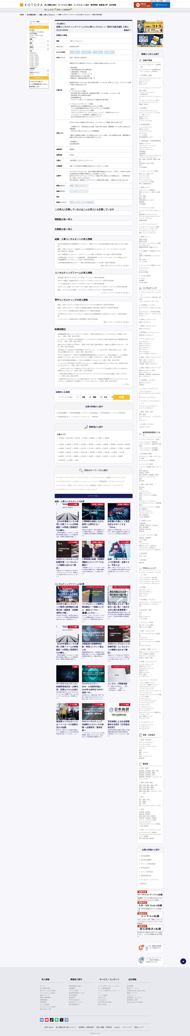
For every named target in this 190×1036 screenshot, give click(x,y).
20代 (32, 35)
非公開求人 (41, 32)
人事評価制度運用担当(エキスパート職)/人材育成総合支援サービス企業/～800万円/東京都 (86, 262)
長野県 (76, 448)
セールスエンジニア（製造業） (148, 832)
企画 (140, 497)
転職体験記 (44, 1000)
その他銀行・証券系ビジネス (151, 251)
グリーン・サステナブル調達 (147, 820)
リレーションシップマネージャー (149, 229)
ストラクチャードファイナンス (148, 102)
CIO (140, 614)
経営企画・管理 (146, 610)
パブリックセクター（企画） (151, 439)
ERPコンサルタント (145, 343)
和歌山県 (84, 452)
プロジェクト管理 (147, 622)
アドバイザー (61, 485)
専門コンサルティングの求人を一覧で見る (116, 322)
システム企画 (143, 618)
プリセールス (143, 637)
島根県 (100, 452)
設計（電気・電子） (145, 799)
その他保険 (142, 204)
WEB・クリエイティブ (148, 662)
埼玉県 (77, 438)
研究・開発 (144, 768)
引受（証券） (143, 259)
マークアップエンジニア (146, 664)
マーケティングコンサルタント (148, 406)
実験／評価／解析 (147, 782)
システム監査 (143, 540)
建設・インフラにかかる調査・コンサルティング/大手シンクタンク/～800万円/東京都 (85, 290)
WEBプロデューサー (145, 666)
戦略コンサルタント (145, 322)
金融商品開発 (143, 220)
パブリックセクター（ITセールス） (149, 583)
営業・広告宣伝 (146, 740)
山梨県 (61, 448)
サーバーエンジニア (145, 710)
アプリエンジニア (144, 718)
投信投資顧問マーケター (146, 137)
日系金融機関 (62, 413)
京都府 (61, 452)
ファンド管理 (143, 135)
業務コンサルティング (148, 326)
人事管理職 (142, 523)
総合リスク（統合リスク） (147, 174)
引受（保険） (143, 196)
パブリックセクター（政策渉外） (149, 448)
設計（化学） (143, 803)
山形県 (98, 444)
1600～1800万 (35, 63)
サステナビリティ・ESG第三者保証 (149, 311)
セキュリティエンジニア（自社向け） (150, 549)
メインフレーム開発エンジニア (148, 685)
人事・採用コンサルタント (147, 362)
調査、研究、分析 (147, 412)
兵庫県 (127, 448)
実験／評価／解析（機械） (147, 787)
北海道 (61, 444)
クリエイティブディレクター (147, 746)
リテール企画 (143, 261)
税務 (140, 479)
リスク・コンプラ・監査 (149, 535)
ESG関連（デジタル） (148, 599)
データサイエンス (147, 722)
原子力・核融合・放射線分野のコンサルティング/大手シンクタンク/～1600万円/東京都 (86, 280)
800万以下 (34, 53)
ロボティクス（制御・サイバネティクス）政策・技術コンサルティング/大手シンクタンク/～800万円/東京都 (92, 287)
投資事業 (144, 108)
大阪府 (100, 438)
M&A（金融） (143, 90)
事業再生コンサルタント (146, 335)
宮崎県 (120, 456)
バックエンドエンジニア (146, 688)
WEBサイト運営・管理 (146, 658)
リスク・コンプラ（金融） (150, 171)
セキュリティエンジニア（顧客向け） (150, 712)
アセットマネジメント (145, 147)
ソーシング (93, 481)
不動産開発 (142, 153)
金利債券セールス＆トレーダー (148, 214)
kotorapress (102, 1000)
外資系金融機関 (74, 413)
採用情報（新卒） (133, 1000)
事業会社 (95, 417)
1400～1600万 (35, 61)
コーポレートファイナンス (66, 477)
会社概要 (130, 986)
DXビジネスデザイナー (146, 592)
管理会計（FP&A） (144, 473)
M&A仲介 (141, 385)
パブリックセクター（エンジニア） (149, 581)
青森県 (69, 444)
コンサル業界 (73, 990)
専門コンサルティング (77, 202)
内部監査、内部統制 (145, 538)
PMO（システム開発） (146, 627)
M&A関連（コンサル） (148, 380)
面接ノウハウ (44, 995)
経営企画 (141, 487)
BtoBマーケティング (145, 493)
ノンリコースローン (78, 489)
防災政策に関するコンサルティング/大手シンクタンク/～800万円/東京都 (81, 277)
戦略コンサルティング (148, 319)
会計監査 (141, 481)
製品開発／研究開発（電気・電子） (149, 771)
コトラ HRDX (102, 995)
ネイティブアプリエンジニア (147, 700)
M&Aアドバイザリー (145, 383)
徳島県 (61, 456)
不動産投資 (103, 481)
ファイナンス (118, 485)
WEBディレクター (144, 672)
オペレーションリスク (145, 179)
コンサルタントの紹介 (47, 993)
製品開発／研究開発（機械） (147, 773)
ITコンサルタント (144, 341)
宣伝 (140, 754)
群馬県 (127, 444)
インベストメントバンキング (151, 88)
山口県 (122, 452)
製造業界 (72, 997)
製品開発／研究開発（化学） (147, 775)
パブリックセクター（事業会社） (149, 442)
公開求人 (33, 32)
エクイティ (107, 485)
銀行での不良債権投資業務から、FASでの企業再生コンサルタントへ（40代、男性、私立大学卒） (89, 360)
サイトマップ (127, 1027)
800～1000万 (34, 55)
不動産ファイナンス (145, 143)
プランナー (142, 748)
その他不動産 (143, 167)
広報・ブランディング (145, 756)
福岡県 (107, 438)
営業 (140, 750)
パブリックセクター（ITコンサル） (149, 301)
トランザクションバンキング (147, 231)
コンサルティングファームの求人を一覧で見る (115, 293)
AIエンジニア (143, 596)
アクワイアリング (144, 268)
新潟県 (69, 448)
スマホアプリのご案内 (47, 1007)
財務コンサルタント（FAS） (147, 370)
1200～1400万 (35, 59)
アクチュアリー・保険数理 (147, 190)
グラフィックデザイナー (146, 742)
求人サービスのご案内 (47, 990)
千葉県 (85, 438)
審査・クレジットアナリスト (147, 233)
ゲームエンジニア (144, 714)
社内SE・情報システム (148, 649)
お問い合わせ (48, 1027)
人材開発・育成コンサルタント (148, 364)
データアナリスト (144, 729)
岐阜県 (105, 448)
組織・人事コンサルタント (47, 14)
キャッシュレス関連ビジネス (151, 265)
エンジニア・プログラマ (149, 680)
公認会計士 (90, 202)
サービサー (142, 278)
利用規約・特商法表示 (86, 1027)
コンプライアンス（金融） (147, 181)
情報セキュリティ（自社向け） (148, 545)
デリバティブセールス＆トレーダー (149, 216)
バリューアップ (83, 477)
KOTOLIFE (102, 997)
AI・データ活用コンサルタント (148, 353)
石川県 (91, 448)
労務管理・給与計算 (145, 529)
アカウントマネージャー (146, 639)
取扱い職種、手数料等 (104, 1027)
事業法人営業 (143, 241)
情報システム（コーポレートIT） (149, 652)
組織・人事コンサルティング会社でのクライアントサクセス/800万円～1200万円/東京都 (86, 305)
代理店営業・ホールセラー (147, 200)
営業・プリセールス (147, 631)
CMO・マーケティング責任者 (148, 495)
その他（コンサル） (147, 424)
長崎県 (98, 456)
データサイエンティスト (146, 725)
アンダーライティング (116, 481)
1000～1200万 (35, 57)
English (168, 1)
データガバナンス (144, 727)
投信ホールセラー (144, 129)
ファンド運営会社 (119, 413)
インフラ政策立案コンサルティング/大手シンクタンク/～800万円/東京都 (81, 284)
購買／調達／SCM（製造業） (147, 816)
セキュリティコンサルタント (147, 397)
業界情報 (43, 1002)
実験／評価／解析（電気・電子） (149, 785)
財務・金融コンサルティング (151, 368)
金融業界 (72, 988)
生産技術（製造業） (145, 814)
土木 (140, 165)
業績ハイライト (132, 993)
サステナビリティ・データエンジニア (150, 602)
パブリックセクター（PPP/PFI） (148, 71)
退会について (139, 1027)
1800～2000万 (35, 65)
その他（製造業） (144, 826)
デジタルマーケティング (146, 668)
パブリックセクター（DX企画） (148, 577)
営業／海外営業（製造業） (147, 838)
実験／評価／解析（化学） (147, 789)
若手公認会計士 (74, 1000)
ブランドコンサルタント (146, 408)
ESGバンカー (143, 84)
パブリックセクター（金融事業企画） (150, 69)
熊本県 (105, 456)
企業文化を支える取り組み (136, 990)
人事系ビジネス (146, 521)
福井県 (98, 448)
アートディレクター (145, 744)
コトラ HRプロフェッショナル (108, 986)
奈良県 (76, 452)
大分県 (113, 456)
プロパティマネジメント (146, 149)
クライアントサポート (145, 511)
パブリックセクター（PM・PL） (148, 579)
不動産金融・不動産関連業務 (151, 141)
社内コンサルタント (145, 616)
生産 (142, 809)
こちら (37, 86)
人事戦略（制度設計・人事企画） (149, 525)
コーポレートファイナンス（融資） (149, 227)
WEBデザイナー (144, 670)
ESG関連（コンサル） (148, 305)
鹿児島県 (62, 460)
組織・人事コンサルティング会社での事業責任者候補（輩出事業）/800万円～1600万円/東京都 (88, 308)
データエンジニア (144, 704)
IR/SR (140, 489)
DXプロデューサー (144, 590)
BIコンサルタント (144, 347)
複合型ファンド (143, 116)
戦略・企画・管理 (147, 484)
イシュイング (143, 270)
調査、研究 (142, 414)
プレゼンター (143, 133)
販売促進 (141, 758)
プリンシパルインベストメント (148, 111)
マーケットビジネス (147, 208)
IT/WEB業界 (73, 995)
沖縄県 (70, 460)
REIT (70, 485)
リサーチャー (143, 420)
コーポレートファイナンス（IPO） (149, 100)
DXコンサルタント (144, 351)
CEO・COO (142, 556)
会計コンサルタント (145, 372)
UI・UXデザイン (144, 676)
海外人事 (141, 531)
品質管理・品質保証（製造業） (148, 818)
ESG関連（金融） (147, 75)
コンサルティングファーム (78, 191)
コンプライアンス (144, 543)
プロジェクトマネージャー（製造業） (150, 824)
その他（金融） (146, 276)
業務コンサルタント (145, 328)
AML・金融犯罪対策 (145, 183)
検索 (121, 397)
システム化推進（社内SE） (147, 654)
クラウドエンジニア (145, 698)
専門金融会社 (105, 413)
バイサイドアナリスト (145, 131)
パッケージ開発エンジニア (147, 683)
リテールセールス (144, 245)
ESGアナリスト (143, 82)
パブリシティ (131, 995)
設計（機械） (143, 801)
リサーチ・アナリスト (145, 218)
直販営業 (141, 202)
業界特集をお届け (75, 986)
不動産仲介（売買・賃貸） (147, 163)
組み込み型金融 (143, 272)
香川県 (69, 456)
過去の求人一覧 (45, 1009)
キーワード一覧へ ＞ (94, 496)
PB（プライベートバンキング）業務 (150, 243)
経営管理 (144, 553)
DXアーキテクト (144, 594)
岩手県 (76, 444)
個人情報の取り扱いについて (66, 1027)
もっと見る (125, 384)
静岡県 (113, 448)
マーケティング (143, 491)
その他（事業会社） (145, 517)
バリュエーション (119, 477)
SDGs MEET (102, 1004)
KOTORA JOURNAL (105, 1002)
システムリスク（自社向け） (147, 547)
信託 (140, 253)
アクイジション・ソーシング (147, 145)
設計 (142, 797)
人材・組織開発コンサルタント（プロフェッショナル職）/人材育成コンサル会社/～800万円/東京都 (89, 254)
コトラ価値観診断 (104, 988)
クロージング (92, 489)
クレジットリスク (144, 176)
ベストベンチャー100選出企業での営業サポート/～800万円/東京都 (79, 311)
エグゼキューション (80, 481)
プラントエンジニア (145, 822)
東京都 (72, 149)
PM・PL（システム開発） (146, 625)
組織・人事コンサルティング (151, 357)
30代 (37, 35)
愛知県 (92, 438)
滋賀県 (69, 452)
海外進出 (144, 560)
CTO (140, 613)
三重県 (120, 448)
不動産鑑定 (142, 151)
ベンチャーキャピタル (145, 120)
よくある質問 (44, 1004)
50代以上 (33, 37)
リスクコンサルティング (149, 388)
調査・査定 (142, 198)
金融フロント (145, 236)
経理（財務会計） (144, 471)
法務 (140, 542)
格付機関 (141, 280)
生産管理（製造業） (145, 812)
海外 (77, 460)
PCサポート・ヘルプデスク (147, 656)
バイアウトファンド (97, 477)
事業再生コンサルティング (150, 332)
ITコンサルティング (147, 339)
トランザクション (63, 489)
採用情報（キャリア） (134, 997)
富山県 (83, 448)
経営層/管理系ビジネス (77, 993)
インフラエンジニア (145, 706)
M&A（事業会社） (144, 515)
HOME (22, 14)
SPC (100, 485)
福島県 (105, 444)
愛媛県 (76, 456)
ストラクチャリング (64, 481)
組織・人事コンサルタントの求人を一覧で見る (115, 265)
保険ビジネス (145, 187)
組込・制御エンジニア (145, 716)
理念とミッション (133, 988)
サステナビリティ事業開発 (147, 460)
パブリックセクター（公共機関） (149, 450)
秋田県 (91, 444)
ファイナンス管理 (147, 464)
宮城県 (83, 444)
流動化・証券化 (143, 104)
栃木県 (120, 444)
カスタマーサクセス (145, 645)
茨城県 (113, 444)
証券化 (109, 477)
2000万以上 (34, 67)
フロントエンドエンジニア (147, 686)
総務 (140, 499)
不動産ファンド (143, 118)
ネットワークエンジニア (146, 708)
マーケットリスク (144, 177)
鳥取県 (92, 452)
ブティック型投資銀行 (90, 413)
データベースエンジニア (146, 702)
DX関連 (143, 587)
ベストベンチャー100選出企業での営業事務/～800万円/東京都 (78, 319)
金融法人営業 (143, 239)
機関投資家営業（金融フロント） (149, 247)
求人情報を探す (31, 14)
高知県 (83, 456)
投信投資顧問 (145, 124)
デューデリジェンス (81, 485)
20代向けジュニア (75, 1002)
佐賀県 (91, 456)
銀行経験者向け (74, 1004)
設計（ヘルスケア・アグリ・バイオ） (150, 805)
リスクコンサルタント (145, 391)
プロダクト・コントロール (147, 477)
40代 (41, 35)
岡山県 (107, 452)
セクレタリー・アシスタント (147, 501)
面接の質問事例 (45, 997)
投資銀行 (93, 485)
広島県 (114, 452)
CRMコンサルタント (145, 345)
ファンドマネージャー (145, 127)
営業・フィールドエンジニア (151, 830)
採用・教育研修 (143, 527)
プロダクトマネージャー (146, 513)
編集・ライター (143, 752)
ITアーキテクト (143, 349)
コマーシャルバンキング (149, 224)
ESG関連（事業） (147, 454)
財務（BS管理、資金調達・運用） (149, 475)
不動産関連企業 (63, 417)
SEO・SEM (142, 674)
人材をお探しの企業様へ (157, 1)
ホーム (42, 986)
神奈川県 (70, 438)
